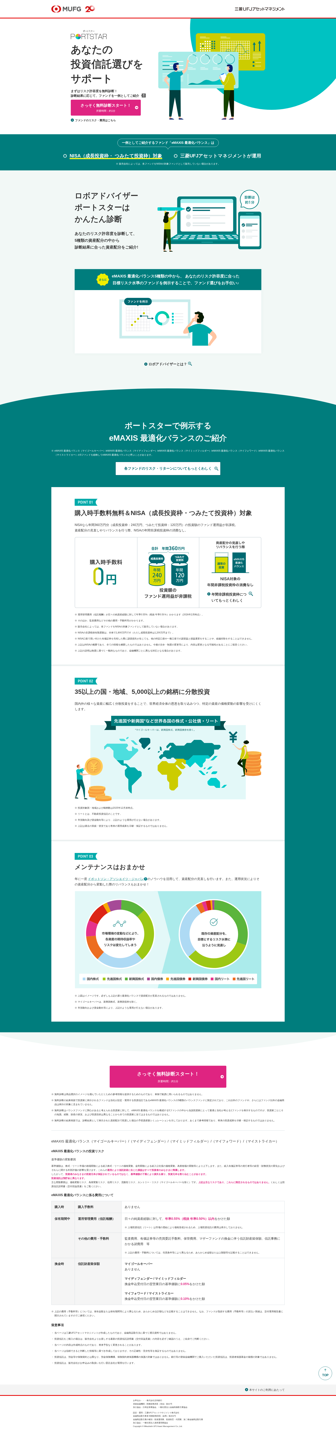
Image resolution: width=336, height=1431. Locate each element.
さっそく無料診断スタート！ (105, 107)
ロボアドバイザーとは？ (168, 364)
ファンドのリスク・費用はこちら (95, 120)
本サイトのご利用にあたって (265, 1390)
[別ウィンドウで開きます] (260, 9)
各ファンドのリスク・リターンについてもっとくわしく (168, 468)
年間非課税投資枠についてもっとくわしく (229, 597)
